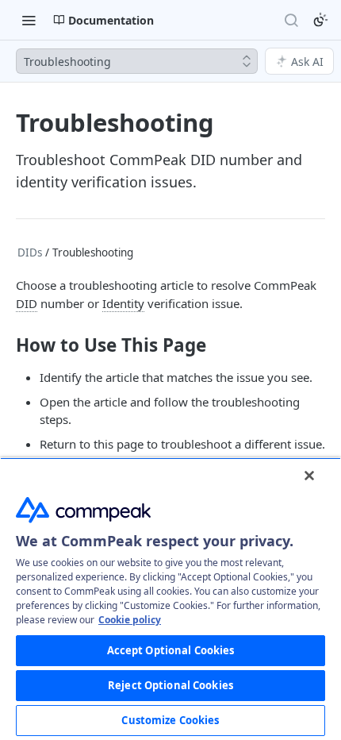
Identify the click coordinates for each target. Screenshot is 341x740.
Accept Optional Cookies (171, 650)
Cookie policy (129, 619)
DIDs (29, 252)
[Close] (309, 475)
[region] (170, 598)
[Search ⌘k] (291, 20)
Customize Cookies (170, 720)
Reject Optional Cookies (170, 685)
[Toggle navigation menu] (28, 20)
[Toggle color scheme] (320, 20)
